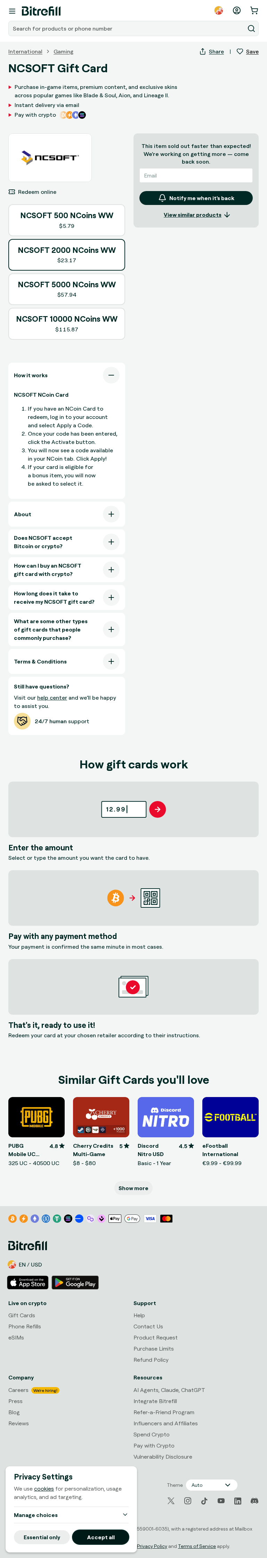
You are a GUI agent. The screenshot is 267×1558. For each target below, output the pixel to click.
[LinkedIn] (238, 1501)
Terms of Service (197, 1546)
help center (52, 697)
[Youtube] (221, 1501)
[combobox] (127, 28)
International (25, 51)
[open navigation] (12, 11)
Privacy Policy (152, 1546)
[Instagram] (188, 1501)
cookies (44, 1488)
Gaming (63, 51)
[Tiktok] (204, 1501)
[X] (171, 1501)
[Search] (251, 28)
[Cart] (255, 10)
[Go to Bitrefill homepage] (41, 11)
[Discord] (254, 1501)
